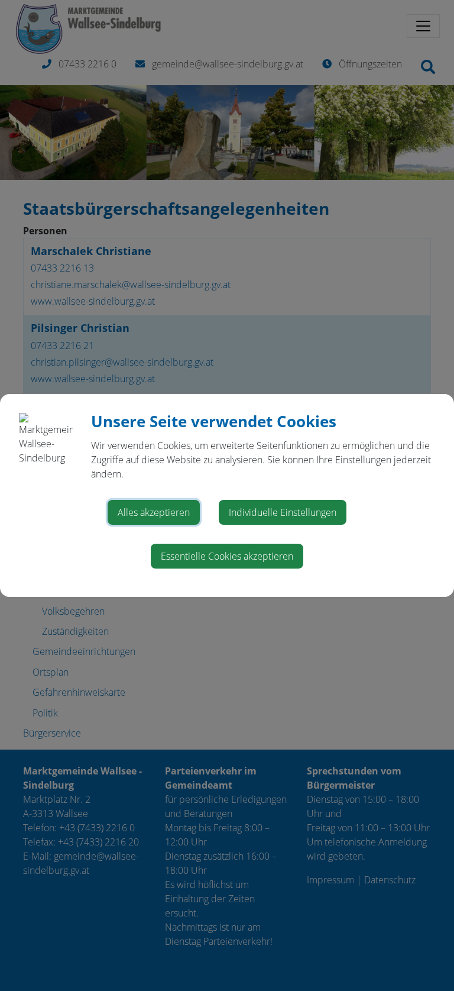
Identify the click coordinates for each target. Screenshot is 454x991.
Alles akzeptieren (154, 512)
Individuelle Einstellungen (282, 512)
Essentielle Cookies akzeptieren (227, 556)
